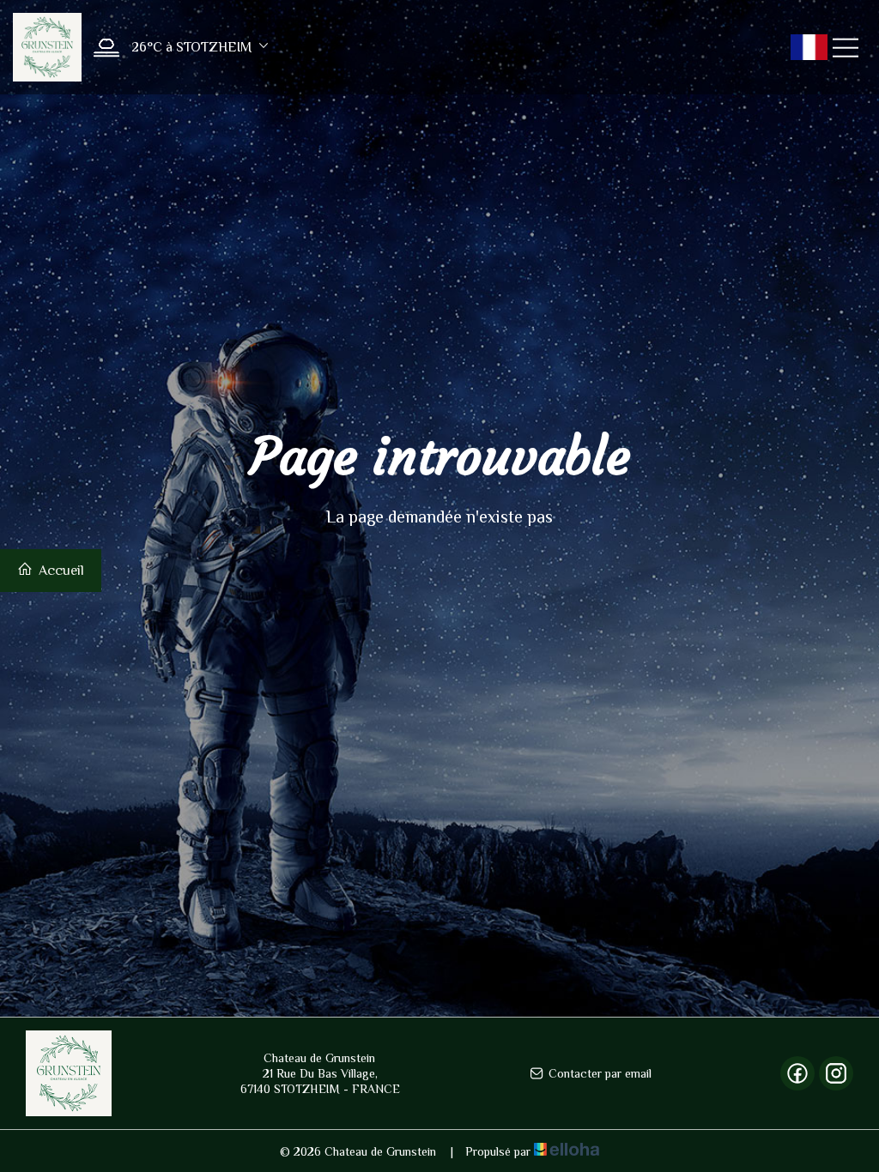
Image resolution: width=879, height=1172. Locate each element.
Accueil (59, 570)
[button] (176, 47)
